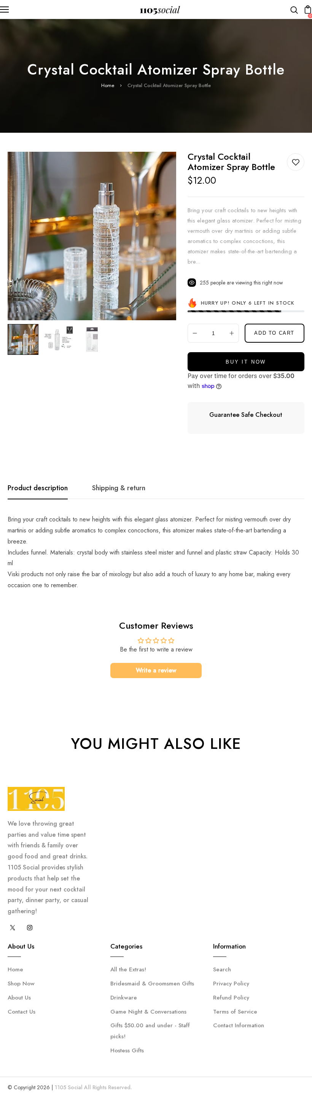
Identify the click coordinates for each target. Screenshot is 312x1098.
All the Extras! (128, 969)
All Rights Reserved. (108, 1087)
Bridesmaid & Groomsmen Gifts (152, 983)
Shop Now (21, 983)
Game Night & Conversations (148, 1011)
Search (222, 969)
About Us (19, 997)
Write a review (156, 670)
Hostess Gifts (127, 1050)
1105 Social (68, 1087)
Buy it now (246, 362)
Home (107, 85)
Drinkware (123, 997)
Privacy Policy (231, 983)
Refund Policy (231, 997)
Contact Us (21, 1011)
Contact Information (238, 1025)
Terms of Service (235, 1011)
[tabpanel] (25, 339)
